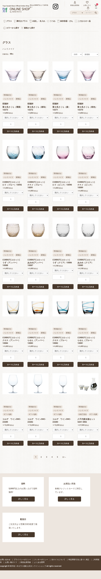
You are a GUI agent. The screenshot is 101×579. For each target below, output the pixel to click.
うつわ (52, 21)
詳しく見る (23, 499)
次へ (64, 457)
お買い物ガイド (11, 562)
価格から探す (29, 28)
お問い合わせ (5, 560)
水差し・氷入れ (38, 21)
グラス (9, 21)
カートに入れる (13, 131)
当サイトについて (58, 560)
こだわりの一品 (84, 21)
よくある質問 (39, 562)
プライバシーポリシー (22, 560)
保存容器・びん (66, 21)
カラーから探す (12, 28)
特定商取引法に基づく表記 (78, 560)
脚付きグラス (22, 21)
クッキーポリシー (41, 560)
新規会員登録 (25, 562)
